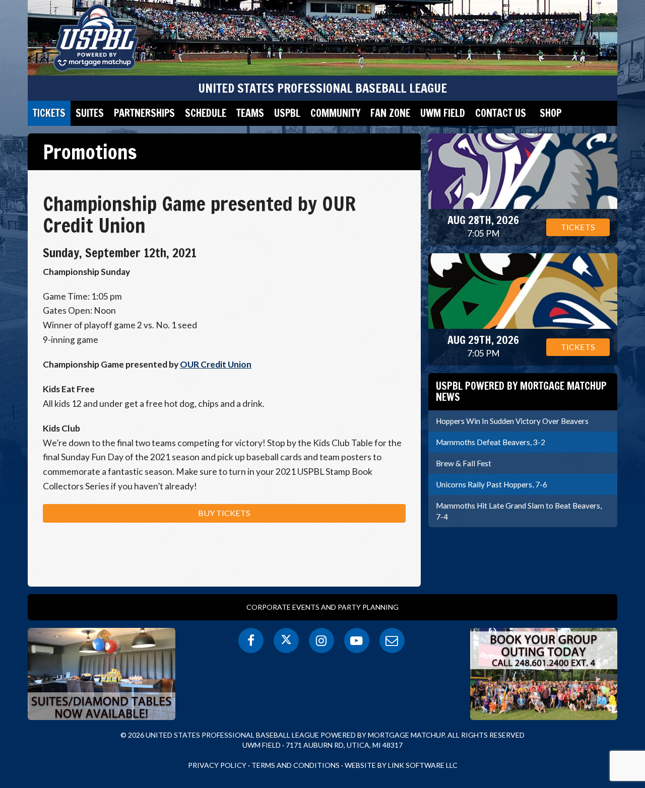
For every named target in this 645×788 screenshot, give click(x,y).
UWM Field (442, 113)
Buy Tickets (224, 513)
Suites (90, 113)
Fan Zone (390, 113)
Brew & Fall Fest (463, 463)
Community (335, 113)
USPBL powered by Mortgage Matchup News (521, 391)
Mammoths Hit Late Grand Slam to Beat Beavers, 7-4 (519, 511)
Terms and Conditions (295, 765)
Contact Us (500, 113)
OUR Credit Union (215, 364)
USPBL (287, 113)
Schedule (205, 113)
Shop (550, 113)
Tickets (49, 113)
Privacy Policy (217, 765)
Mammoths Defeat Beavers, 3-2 (490, 442)
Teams (250, 113)
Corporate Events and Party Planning (322, 607)
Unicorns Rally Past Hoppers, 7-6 (491, 484)
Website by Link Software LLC (401, 765)
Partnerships (144, 113)
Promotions (90, 151)
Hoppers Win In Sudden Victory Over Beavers (512, 420)
